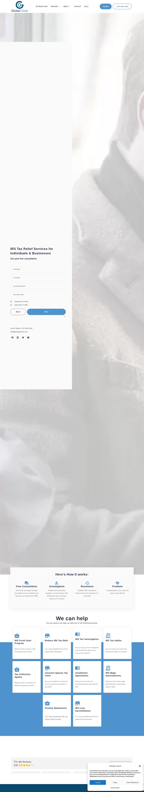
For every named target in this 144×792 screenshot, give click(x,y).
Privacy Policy (115, 787)
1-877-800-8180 (26, 328)
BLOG (86, 6)
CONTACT (77, 6)
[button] (140, 766)
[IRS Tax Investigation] (77, 634)
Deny (115, 782)
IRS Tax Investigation (87, 639)
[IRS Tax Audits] (108, 635)
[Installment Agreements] (77, 668)
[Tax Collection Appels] (17, 669)
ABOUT (65, 6)
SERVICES (54, 6)
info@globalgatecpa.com (19, 332)
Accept (97, 782)
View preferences (133, 782)
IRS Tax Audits (114, 640)
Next (46, 312)
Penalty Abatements (56, 708)
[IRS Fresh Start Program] (17, 635)
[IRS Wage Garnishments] (108, 668)
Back (18, 312)
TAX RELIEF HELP (42, 6)
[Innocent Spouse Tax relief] (47, 668)
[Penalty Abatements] (47, 703)
